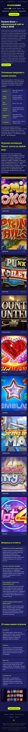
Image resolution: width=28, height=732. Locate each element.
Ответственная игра (19, 714)
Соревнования (22, 11)
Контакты (7, 8)
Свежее (14, 8)
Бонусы (19, 8)
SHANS (14, 5)
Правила (12, 714)
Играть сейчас (6, 64)
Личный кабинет (14, 14)
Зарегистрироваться (14, 708)
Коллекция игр (5, 11)
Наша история (14, 11)
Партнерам (11, 717)
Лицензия (6, 714)
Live (23, 8)
